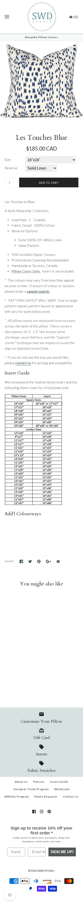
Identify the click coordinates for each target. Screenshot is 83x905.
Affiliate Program (16, 796)
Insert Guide (59, 781)
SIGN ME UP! (62, 852)
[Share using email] (58, 561)
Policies (39, 781)
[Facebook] (34, 811)
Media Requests (46, 796)
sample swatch (38, 291)
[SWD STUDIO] (41, 16)
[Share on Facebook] (21, 561)
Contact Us (71, 796)
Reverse (11, 168)
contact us (23, 363)
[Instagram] (41, 811)
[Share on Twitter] (30, 561)
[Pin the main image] (39, 561)
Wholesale (62, 789)
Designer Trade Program (31, 789)
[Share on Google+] (48, 561)
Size (8, 159)
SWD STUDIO (46, 870)
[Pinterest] (49, 811)
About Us (21, 781)
